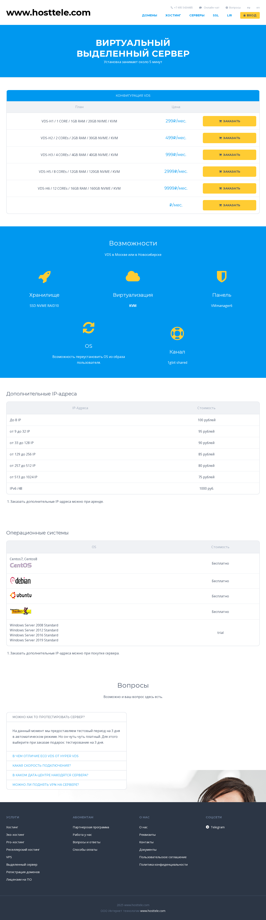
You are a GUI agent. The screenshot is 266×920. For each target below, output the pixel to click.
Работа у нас (82, 834)
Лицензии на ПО (19, 879)
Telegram (218, 827)
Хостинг (173, 15)
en (258, 7)
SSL (216, 15)
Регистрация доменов (23, 872)
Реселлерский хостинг (23, 849)
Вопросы (235, 7)
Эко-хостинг (15, 834)
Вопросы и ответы (86, 842)
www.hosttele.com (152, 911)
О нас (143, 827)
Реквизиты (147, 834)
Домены (149, 15)
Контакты (146, 842)
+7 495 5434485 (183, 7)
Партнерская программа (91, 827)
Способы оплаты (85, 849)
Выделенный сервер (21, 864)
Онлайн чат (211, 7)
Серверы (196, 15)
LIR (229, 15)
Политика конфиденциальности (163, 864)
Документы (147, 849)
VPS (9, 857)
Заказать (231, 121)
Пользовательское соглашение (163, 857)
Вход (251, 15)
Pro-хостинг (15, 842)
